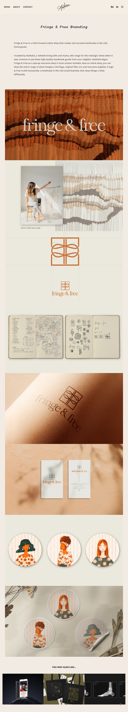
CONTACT (28, 6)
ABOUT (16, 6)
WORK (7, 6)
